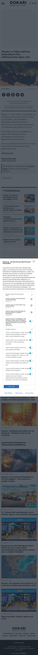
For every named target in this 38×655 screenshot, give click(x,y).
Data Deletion (9, 393)
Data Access (19, 393)
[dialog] (19, 327)
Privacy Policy (29, 393)
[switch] (30, 299)
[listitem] (19, 294)
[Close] (34, 262)
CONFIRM (11, 386)
